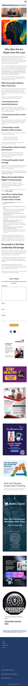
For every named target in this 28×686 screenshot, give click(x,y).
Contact (4, 647)
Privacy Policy (5, 645)
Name (3, 303)
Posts (3, 641)
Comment (4, 286)
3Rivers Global (9, 191)
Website (3, 315)
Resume (4, 643)
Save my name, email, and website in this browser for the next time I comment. (14, 321)
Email (3, 309)
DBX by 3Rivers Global (9, 202)
